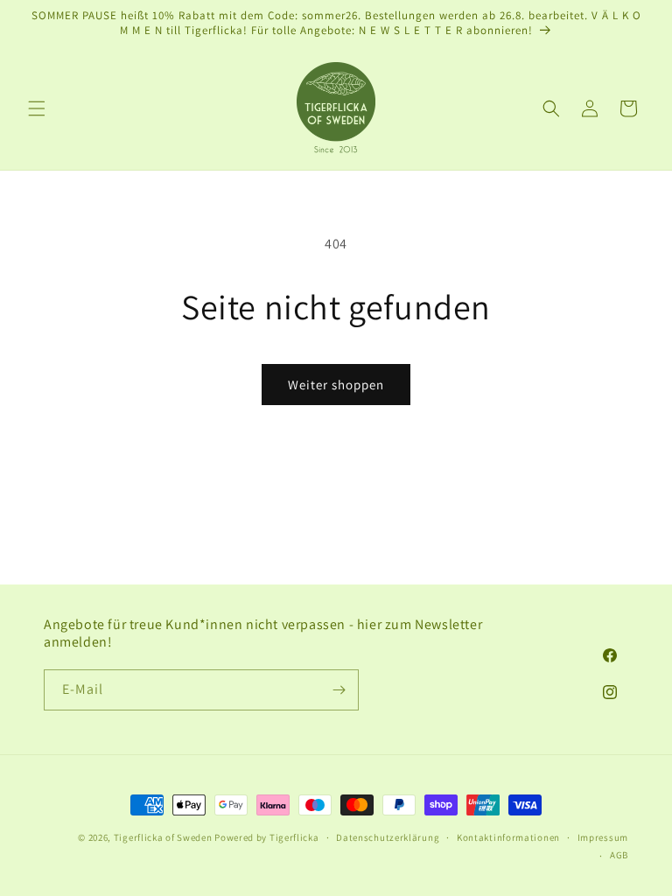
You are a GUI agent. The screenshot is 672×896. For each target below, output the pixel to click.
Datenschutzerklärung (387, 837)
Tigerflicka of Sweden (163, 837)
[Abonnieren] (338, 689)
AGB (619, 855)
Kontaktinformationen (508, 837)
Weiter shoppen (336, 384)
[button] (37, 108)
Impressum (603, 837)
